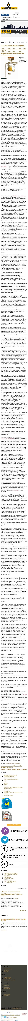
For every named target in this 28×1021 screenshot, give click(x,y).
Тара (5, 785)
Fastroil (5, 781)
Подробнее (23, 910)
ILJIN (5, 789)
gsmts (7, 1009)
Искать (16, 13)
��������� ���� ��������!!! (14, 769)
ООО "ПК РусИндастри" (10, 881)
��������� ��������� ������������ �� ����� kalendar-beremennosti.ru (12, 53)
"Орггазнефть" (7, 877)
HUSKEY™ (7, 876)
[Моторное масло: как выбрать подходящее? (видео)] (14, 924)
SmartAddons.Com (16, 1008)
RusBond (6, 793)
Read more (3, 930)
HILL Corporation (8, 882)
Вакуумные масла (8, 795)
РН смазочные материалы (10, 775)
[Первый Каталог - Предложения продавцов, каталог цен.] (4, 1017)
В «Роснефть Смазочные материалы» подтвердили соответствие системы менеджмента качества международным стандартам (11, 893)
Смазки (5, 784)
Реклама (6, 971)
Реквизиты (6, 985)
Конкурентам (7, 994)
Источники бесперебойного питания (13, 792)
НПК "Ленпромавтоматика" (11, 779)
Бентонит (6, 783)
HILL (5, 780)
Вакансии (6, 987)
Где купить (6, 970)
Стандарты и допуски (9, 979)
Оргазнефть (7, 791)
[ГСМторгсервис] (9, 9)
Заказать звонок (14, 824)
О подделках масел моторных (13, 45)
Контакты (6, 995)
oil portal (3, 1009)
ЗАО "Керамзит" (8, 880)
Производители (8, 968)
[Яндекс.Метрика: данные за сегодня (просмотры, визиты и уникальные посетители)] (12, 1017)
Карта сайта (7, 988)
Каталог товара (7, 978)
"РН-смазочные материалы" (11, 873)
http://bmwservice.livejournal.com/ (13, 763)
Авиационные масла (9, 776)
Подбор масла (7, 977)
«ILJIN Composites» (8, 878)
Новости (16, 898)
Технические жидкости (9, 777)
